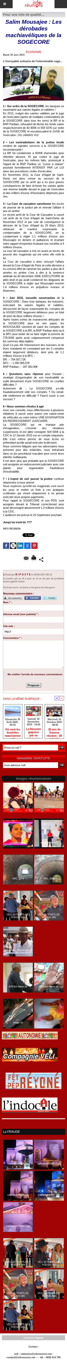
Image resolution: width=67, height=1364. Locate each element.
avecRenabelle (18, 842)
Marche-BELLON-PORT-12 (18, 950)
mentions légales (33, 1337)
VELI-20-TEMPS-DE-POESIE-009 (49, 1263)
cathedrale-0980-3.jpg (49, 1163)
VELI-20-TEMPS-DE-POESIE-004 (49, 1294)
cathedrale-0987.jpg (49, 1194)
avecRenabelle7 (49, 842)
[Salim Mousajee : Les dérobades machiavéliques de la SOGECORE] (33, 67)
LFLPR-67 (18, 806)
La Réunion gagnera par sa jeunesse (33, 732)
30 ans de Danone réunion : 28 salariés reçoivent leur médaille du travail (54, 732)
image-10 (18, 1022)
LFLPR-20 (49, 806)
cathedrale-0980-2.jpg (18, 1226)
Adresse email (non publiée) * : (21, 614)
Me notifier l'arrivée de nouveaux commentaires (35, 674)
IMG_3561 (49, 878)
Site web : (9, 626)
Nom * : (7, 602)
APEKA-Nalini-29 (18, 986)
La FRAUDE (11, 1131)
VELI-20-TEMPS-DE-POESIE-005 (18, 916)
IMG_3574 (18, 878)
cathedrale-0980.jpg (17, 1194)
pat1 (49, 1022)
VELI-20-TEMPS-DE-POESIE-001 (49, 916)
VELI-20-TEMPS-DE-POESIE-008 (18, 1263)
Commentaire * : (12, 638)
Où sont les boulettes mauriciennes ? (13, 732)
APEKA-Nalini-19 (49, 986)
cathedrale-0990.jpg (17, 1163)
